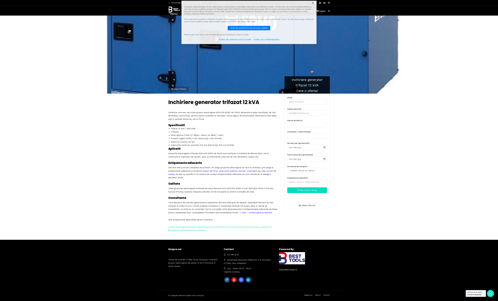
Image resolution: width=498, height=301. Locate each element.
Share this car (308, 205)
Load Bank (217, 227)
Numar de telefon (294, 120)
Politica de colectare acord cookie (235, 39)
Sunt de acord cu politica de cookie (249, 28)
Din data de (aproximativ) (298, 143)
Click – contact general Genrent (257, 212)
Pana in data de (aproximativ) (300, 155)
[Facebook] (227, 279)
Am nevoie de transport (297, 166)
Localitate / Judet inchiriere (299, 132)
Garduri (190, 230)
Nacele (245, 227)
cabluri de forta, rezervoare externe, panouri (224, 171)
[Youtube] (234, 279)
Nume (289, 97)
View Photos (180, 89)
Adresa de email (294, 109)
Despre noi (308, 295)
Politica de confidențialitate (266, 39)
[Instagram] (241, 279)
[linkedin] (248, 279)
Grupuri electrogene (178, 227)
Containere (201, 230)
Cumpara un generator (261, 227)
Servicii (318, 295)
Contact (326, 295)
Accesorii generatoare (199, 227)
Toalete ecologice (177, 230)
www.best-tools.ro (288, 269)
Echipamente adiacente (297, 178)
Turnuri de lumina (232, 227)
